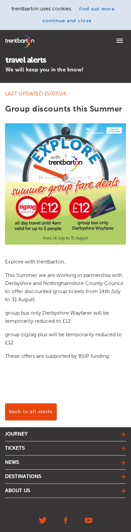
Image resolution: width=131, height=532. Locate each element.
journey (16, 434)
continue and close (67, 21)
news (12, 462)
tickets (15, 448)
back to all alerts (31, 411)
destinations (23, 476)
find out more (97, 9)
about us (17, 491)
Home (11, 37)
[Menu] (119, 41)
